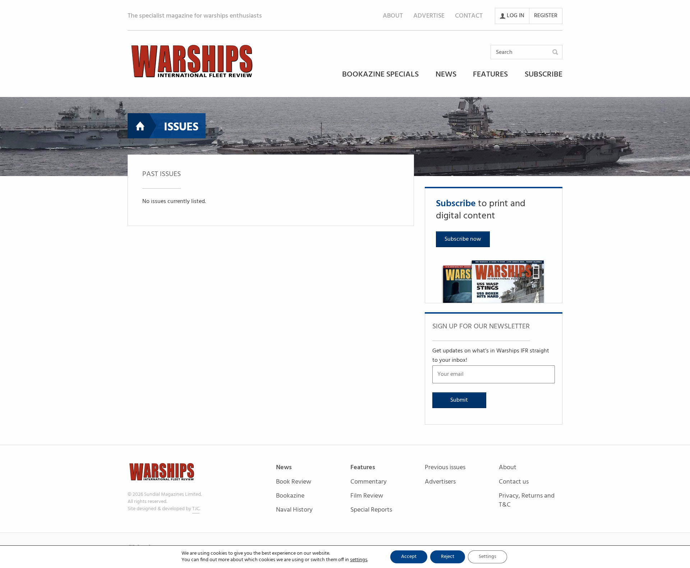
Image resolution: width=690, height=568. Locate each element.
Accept (409, 557)
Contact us (514, 482)
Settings (487, 557)
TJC (195, 509)
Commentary (368, 482)
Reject (447, 557)
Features (490, 75)
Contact (469, 16)
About (393, 16)
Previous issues (445, 468)
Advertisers (440, 481)
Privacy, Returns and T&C (527, 500)
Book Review (293, 482)
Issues (181, 127)
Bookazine (290, 496)
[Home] (192, 61)
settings (358, 560)
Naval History (294, 509)
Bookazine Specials (380, 75)
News (446, 75)
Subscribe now (463, 239)
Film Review (366, 496)
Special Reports (371, 509)
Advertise (429, 16)
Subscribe (543, 75)
